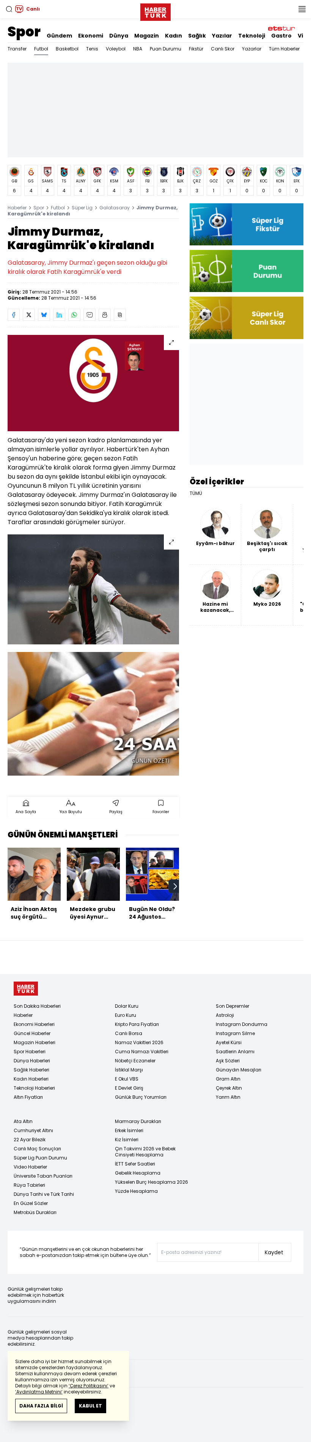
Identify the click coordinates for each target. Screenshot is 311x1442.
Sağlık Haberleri (31, 1070)
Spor (24, 31)
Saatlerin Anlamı (235, 1051)
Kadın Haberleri (31, 1079)
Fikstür (196, 49)
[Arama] (9, 9)
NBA (137, 49)
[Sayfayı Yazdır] (105, 315)
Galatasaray (114, 207)
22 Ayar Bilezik (30, 1139)
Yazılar (222, 35)
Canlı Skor (222, 49)
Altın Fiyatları (28, 1097)
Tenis (92, 49)
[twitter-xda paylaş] (29, 315)
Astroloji (225, 1015)
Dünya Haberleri (32, 1060)
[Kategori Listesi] (302, 9)
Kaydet (274, 1252)
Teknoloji (251, 35)
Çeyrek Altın (229, 1088)
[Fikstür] (246, 224)
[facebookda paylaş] (14, 315)
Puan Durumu (165, 49)
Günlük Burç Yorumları (140, 1097)
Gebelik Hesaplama (137, 1173)
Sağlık (197, 35)
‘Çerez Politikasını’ (88, 1385)
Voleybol (116, 49)
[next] (175, 886)
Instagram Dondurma (241, 1024)
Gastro (281, 35)
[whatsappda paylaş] (74, 315)
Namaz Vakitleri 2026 (139, 1042)
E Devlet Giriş (129, 1088)
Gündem (59, 35)
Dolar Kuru (126, 1006)
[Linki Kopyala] (120, 315)
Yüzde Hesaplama (136, 1191)
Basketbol (67, 49)
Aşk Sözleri (228, 1060)
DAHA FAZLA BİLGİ (41, 1406)
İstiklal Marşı (129, 1070)
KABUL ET (90, 1406)
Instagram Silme (235, 1033)
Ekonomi (90, 35)
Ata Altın (23, 1121)
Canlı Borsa (128, 1033)
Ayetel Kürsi (229, 1042)
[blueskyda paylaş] (44, 315)
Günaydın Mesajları (238, 1070)
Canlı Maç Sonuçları (37, 1148)
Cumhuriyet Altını (33, 1130)
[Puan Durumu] (246, 271)
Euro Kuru (125, 1015)
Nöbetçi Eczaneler (135, 1060)
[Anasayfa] (26, 989)
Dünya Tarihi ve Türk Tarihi (44, 1194)
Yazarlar (251, 49)
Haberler (17, 207)
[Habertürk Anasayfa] (155, 10)
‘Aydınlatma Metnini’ (39, 1392)
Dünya (118, 35)
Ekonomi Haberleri (34, 1024)
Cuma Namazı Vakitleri (141, 1051)
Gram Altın (228, 1079)
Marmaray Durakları (138, 1121)
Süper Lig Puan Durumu (40, 1158)
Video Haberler (30, 1167)
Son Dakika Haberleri (37, 1006)
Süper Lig (82, 207)
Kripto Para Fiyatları (137, 1024)
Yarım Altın (228, 1097)
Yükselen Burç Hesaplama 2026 (151, 1182)
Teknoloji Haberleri (34, 1088)
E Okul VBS (126, 1079)
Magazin (146, 35)
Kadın (173, 35)
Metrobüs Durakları (35, 1212)
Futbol (41, 49)
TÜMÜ (196, 493)
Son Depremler (232, 1006)
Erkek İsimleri (129, 1130)
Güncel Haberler (32, 1033)
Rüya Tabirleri (29, 1185)
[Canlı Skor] (246, 318)
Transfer (17, 49)
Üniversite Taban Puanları (43, 1176)
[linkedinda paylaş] (59, 315)
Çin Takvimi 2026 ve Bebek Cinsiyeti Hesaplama (145, 1151)
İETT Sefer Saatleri (135, 1164)
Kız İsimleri (126, 1139)
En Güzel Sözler (31, 1203)
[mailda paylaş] (89, 315)
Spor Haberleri (30, 1051)
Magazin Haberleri (34, 1042)
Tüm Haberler (284, 49)
